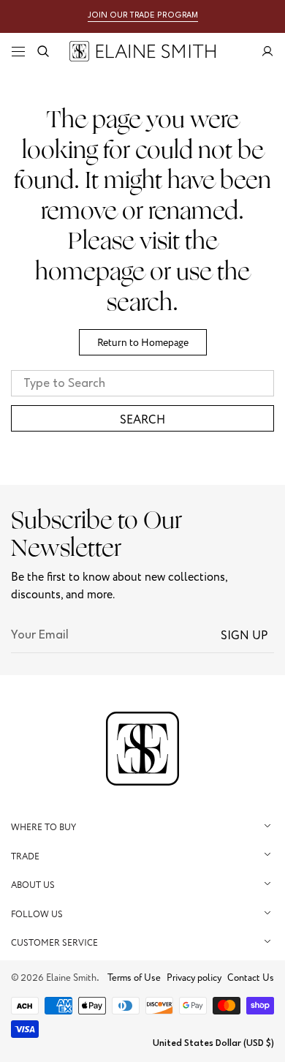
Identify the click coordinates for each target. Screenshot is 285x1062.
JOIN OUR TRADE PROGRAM (143, 16)
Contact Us (250, 977)
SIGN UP (244, 636)
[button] (18, 51)
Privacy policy (194, 977)
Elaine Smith (71, 977)
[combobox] (142, 383)
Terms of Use (134, 977)
